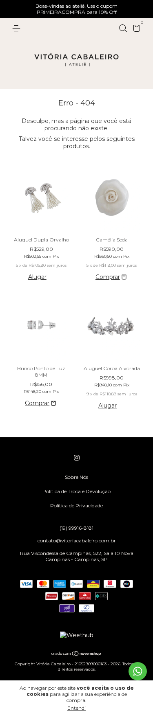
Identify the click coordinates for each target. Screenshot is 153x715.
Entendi (76, 708)
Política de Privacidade (76, 505)
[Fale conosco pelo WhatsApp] (138, 671)
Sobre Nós (76, 477)
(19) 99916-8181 (76, 528)
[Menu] (17, 28)
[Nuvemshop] (76, 654)
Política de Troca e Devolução (76, 491)
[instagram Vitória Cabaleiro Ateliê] (76, 457)
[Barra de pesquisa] (123, 28)
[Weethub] (76, 635)
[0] (135, 29)
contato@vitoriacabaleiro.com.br (77, 540)
